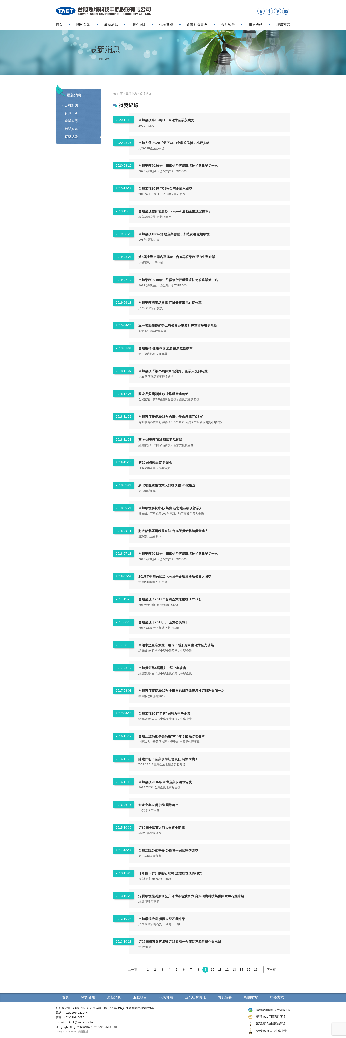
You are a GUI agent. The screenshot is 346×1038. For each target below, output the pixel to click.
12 (227, 969)
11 (219, 969)
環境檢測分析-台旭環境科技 (103, 11)
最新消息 (111, 24)
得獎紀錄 (71, 136)
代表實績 (166, 24)
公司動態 (71, 105)
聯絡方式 (283, 24)
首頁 (59, 24)
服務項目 (139, 24)
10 (212, 969)
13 (234, 969)
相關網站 (256, 24)
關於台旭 (83, 24)
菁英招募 (228, 24)
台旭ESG (71, 113)
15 (248, 969)
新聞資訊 (71, 129)
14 (241, 969)
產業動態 (71, 121)
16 (255, 969)
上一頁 (132, 969)
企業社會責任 (197, 24)
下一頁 (271, 969)
